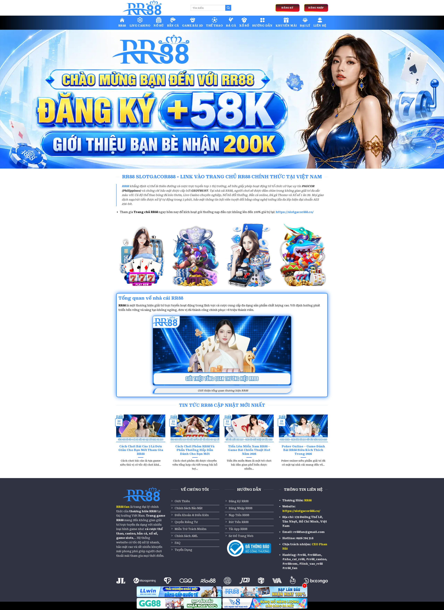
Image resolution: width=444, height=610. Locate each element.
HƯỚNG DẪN (262, 25)
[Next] (328, 446)
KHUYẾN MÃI (286, 25)
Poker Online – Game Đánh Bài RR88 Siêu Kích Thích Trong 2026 (303, 450)
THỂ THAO (214, 25)
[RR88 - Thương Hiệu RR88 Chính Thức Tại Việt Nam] (151, 8)
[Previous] (115, 446)
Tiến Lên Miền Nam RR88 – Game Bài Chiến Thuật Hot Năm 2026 (249, 450)
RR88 (122, 25)
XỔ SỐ (244, 25)
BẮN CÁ (173, 25)
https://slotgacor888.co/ (295, 212)
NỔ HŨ (158, 25)
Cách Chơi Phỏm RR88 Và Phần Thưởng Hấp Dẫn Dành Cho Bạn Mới (194, 450)
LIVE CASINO (140, 25)
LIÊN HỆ (319, 25)
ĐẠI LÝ (305, 25)
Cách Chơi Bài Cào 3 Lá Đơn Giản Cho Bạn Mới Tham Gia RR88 (140, 450)
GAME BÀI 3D (192, 25)
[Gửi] (228, 8)
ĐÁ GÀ (231, 25)
